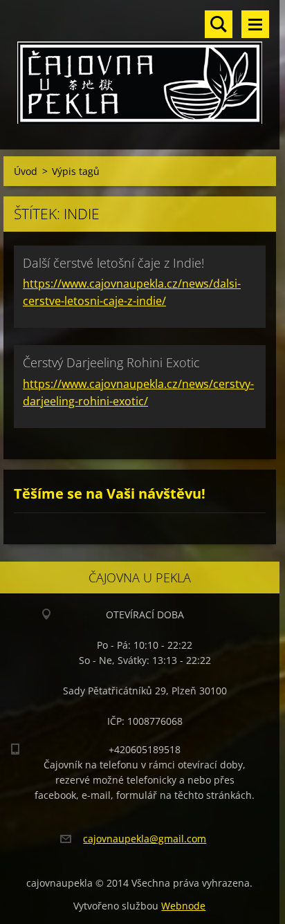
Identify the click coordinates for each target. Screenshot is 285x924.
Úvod (25, 171)
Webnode (183, 905)
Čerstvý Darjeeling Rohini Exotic (111, 362)
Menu (255, 24)
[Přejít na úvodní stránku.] (139, 66)
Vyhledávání (218, 24)
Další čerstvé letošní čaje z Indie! (113, 263)
